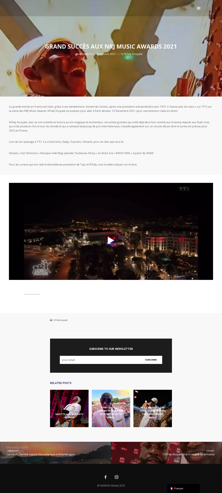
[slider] (108, 294)
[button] (111, 240)
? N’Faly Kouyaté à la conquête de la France (189, 452)
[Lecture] (12, 294)
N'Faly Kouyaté (133, 54)
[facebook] (105, 477)
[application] (111, 240)
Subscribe (151, 359)
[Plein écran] (208, 294)
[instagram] (116, 477)
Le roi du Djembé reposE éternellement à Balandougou (41, 452)
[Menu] (198, 8)
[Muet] (203, 294)
